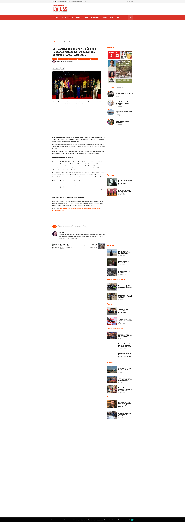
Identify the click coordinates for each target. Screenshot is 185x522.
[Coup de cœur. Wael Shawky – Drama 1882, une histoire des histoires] (112, 192)
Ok (132, 519)
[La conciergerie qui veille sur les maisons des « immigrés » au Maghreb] (112, 404)
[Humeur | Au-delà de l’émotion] (112, 272)
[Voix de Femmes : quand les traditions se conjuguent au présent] (112, 389)
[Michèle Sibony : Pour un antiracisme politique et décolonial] (112, 296)
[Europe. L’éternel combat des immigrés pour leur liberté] (112, 252)
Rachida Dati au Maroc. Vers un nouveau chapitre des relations (125, 355)
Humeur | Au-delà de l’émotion (124, 272)
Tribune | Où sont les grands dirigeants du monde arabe (124, 311)
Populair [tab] (120, 88)
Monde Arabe (81, 58)
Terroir (87, 58)
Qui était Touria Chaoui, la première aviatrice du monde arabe (125, 182)
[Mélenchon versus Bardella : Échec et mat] (112, 262)
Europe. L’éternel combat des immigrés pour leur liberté (124, 252)
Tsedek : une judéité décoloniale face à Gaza (125, 286)
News (104, 17)
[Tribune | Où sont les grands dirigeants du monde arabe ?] (112, 311)
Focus (111, 17)
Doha (85, 226)
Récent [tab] (112, 88)
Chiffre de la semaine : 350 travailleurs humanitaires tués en (125, 415)
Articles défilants (62, 58)
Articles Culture (122, 179)
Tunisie (86, 17)
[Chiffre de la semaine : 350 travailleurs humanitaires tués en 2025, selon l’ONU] (112, 415)
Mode (75, 58)
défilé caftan (78, 226)
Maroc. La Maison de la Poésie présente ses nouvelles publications (125, 345)
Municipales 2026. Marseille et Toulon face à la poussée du (125, 335)
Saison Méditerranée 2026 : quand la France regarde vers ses (125, 379)
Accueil (56, 17)
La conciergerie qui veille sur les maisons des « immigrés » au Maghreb (124, 404)
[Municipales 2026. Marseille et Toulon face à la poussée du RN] (112, 335)
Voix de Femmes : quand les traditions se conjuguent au (125, 389)
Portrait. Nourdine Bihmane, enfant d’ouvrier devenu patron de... (124, 103)
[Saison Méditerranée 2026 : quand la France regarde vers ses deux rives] (112, 379)
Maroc (71, 17)
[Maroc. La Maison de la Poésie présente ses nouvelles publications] (112, 345)
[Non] (183, 520)
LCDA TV (119, 17)
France (64, 17)
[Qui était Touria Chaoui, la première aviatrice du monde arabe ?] (112, 182)
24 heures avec (121, 352)
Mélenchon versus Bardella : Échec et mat (125, 262)
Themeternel (94, 58)
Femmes (120, 293)
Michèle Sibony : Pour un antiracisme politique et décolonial (125, 296)
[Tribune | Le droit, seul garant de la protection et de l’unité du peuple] (112, 321)
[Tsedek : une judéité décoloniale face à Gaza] (112, 286)
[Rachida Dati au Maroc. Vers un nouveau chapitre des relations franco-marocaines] (112, 355)
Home (55, 41)
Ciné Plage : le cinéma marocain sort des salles (124, 369)
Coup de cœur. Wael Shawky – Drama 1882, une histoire (124, 192)
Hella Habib (59, 61)
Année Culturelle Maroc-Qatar (65, 226)
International (95, 17)
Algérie (78, 17)
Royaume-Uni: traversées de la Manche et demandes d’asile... (124, 113)
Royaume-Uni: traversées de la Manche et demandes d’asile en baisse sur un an (74, 1)
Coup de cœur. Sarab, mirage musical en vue (124, 94)
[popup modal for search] (130, 17)
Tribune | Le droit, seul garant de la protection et (125, 321)
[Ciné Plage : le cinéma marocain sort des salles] (112, 369)
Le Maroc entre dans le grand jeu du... (122, 121)
